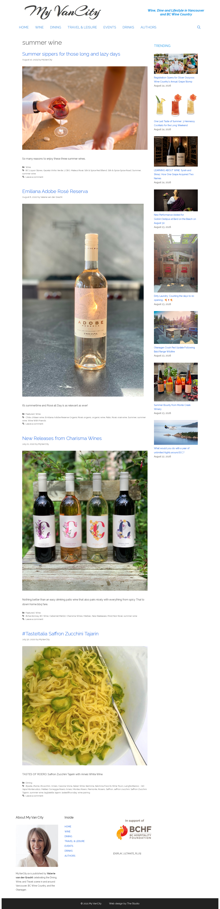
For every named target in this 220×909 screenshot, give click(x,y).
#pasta (29, 786)
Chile (28, 417)
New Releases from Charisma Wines (62, 438)
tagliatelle (49, 792)
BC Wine (44, 616)
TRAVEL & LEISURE (82, 27)
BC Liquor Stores (34, 170)
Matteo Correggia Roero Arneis (56, 789)
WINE (39, 27)
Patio (108, 417)
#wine (36, 786)
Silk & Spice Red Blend (95, 170)
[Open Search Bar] (199, 27)
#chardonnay (32, 616)
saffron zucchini (122, 789)
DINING (55, 27)
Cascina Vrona (65, 786)
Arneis (54, 786)
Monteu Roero (80, 789)
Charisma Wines (75, 616)
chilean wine (38, 417)
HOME (24, 27)
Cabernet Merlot (57, 616)
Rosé (114, 417)
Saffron (109, 789)
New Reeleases (99, 616)
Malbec (87, 616)
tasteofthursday (69, 792)
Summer (136, 170)
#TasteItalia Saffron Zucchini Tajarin (60, 633)
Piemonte (92, 789)
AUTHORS (148, 27)
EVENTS (109, 27)
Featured (30, 414)
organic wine (98, 417)
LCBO (67, 170)
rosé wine (122, 417)
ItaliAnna (90, 786)
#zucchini (45, 786)
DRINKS (128, 27)
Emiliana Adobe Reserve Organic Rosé (64, 417)
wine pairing (84, 792)
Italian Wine (79, 786)
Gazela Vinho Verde (53, 170)
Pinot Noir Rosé (115, 616)
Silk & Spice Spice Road (119, 170)
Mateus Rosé (77, 170)
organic (87, 417)
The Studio (133, 903)
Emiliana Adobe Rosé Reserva (55, 191)
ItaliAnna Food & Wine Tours (109, 786)
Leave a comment (34, 177)
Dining (29, 782)
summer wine (29, 173)
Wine (28, 167)
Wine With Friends (37, 420)
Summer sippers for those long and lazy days (71, 54)
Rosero (101, 789)
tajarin (58, 792)
